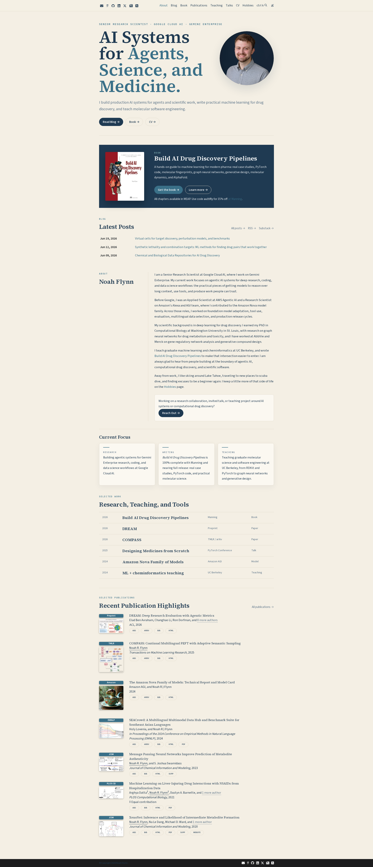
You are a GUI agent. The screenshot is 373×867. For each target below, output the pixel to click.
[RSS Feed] (137, 6)
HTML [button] (171, 630)
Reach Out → (171, 413)
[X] (124, 6)
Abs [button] (134, 630)
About (164, 5)
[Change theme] (271, 4)
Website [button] (196, 832)
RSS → (252, 228)
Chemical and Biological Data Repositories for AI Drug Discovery (177, 255)
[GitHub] (113, 6)
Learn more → (198, 190)
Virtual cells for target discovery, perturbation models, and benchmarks (182, 238)
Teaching (216, 5)
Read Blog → (111, 122)
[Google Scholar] (107, 6)
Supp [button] (171, 773)
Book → (134, 122)
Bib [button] (158, 630)
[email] (101, 6)
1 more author (211, 793)
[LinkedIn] (119, 6)
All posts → (238, 228)
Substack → (266, 228)
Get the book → (168, 190)
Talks (229, 5)
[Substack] (131, 6)
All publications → (263, 607)
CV (237, 5)
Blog (174, 5)
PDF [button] (183, 744)
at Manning (235, 199)
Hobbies (248, 5)
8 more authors (207, 620)
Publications (198, 5)
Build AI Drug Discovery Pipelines (177, 356)
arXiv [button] (146, 630)
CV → (152, 122)
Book (183, 5)
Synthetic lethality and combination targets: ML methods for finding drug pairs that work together (201, 247)
